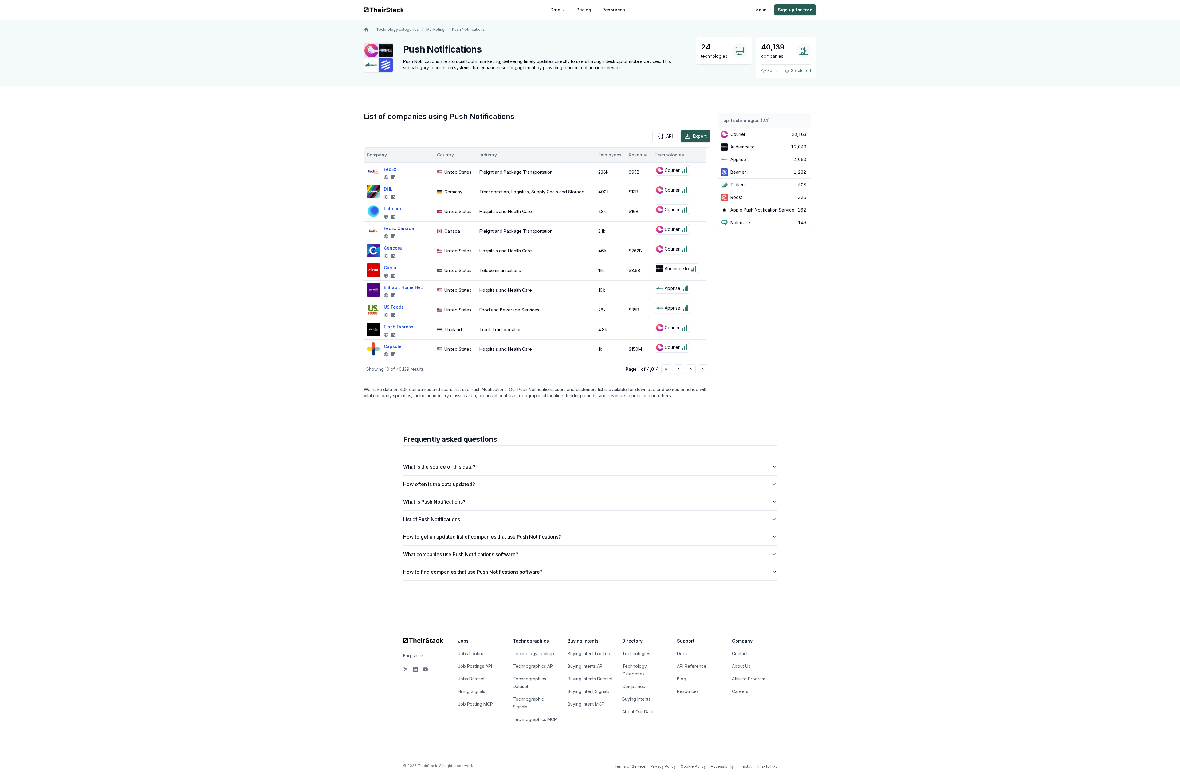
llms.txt (745, 766)
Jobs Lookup (471, 653)
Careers (740, 691)
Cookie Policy (693, 766)
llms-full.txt (767, 766)
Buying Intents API (586, 666)
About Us (741, 666)
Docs (682, 653)
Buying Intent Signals (588, 691)
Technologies (636, 653)
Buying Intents (636, 699)
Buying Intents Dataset (590, 678)
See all (773, 70)
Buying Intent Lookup (589, 653)
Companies (633, 686)
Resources (613, 9)
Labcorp (392, 208)
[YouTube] (425, 669)
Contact (740, 653)
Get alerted (801, 70)
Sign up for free (795, 9)
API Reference (691, 666)
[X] (405, 669)
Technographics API (533, 666)
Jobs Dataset (471, 678)
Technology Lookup (533, 653)
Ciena (390, 267)
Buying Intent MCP (586, 704)
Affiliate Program (748, 678)
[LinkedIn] (415, 669)
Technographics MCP (535, 719)
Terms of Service (630, 766)
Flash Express (398, 326)
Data (555, 9)
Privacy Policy (663, 766)
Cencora (393, 248)
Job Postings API (475, 666)
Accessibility (722, 766)
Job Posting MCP (475, 704)
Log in (760, 9)
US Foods (394, 307)
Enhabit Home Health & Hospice (405, 287)
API (669, 136)
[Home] (366, 29)
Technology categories (397, 29)
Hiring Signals (471, 691)
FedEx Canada (399, 228)
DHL (388, 189)
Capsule (393, 346)
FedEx (390, 169)
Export (700, 136)
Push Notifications (468, 29)
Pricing (583, 9)
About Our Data (637, 711)
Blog (681, 678)
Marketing (435, 29)
